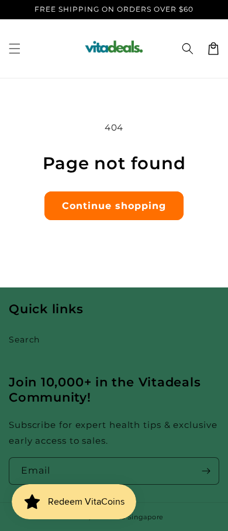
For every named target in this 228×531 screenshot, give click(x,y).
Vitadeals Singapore (128, 517)
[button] (14, 48)
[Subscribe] (206, 471)
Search (24, 339)
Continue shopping (114, 205)
